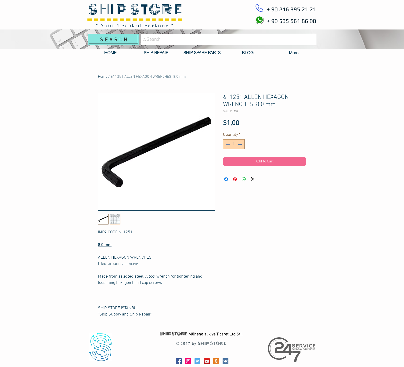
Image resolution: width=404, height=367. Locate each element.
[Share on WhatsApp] (244, 179)
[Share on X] (253, 179)
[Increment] (240, 144)
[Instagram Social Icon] (188, 361)
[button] (156, 52)
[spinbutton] (234, 144)
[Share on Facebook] (226, 179)
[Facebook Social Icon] (179, 361)
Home (102, 76)
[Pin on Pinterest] (235, 179)
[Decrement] (227, 144)
